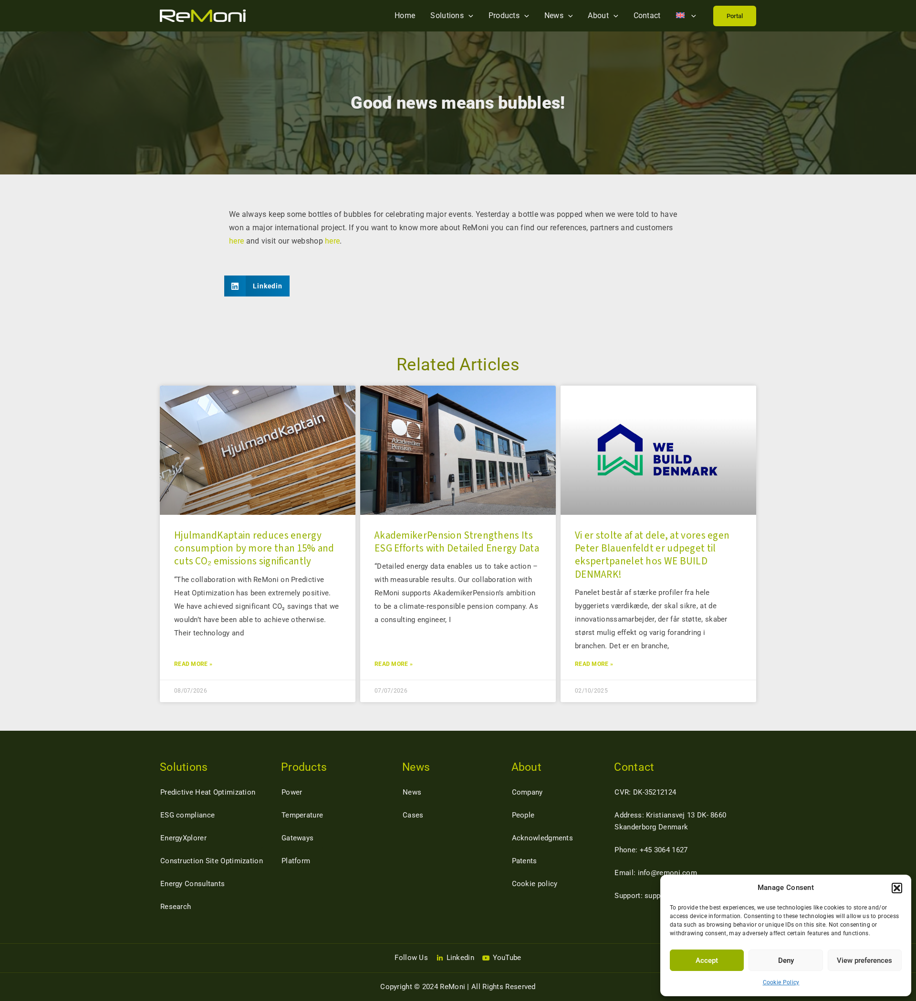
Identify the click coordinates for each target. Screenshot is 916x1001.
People (523, 815)
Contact (647, 15)
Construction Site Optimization (211, 861)
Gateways (297, 838)
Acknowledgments (542, 838)
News (553, 15)
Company (527, 792)
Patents (524, 861)
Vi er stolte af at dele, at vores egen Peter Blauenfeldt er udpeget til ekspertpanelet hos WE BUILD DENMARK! (652, 555)
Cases (413, 815)
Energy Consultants (192, 883)
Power (291, 792)
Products (504, 15)
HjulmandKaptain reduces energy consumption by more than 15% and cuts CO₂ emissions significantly (254, 548)
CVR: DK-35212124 (645, 792)
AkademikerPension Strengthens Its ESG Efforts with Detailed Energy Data (457, 541)
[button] (897, 888)
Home (405, 15)
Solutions (447, 15)
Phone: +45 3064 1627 (650, 850)
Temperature (302, 815)
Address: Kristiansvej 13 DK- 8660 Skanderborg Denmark (670, 821)
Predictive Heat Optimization (207, 792)
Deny (786, 960)
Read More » (193, 664)
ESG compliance (187, 815)
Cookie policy (535, 883)
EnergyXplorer (183, 838)
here (236, 240)
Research (175, 906)
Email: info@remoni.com (655, 872)
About (598, 15)
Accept (707, 960)
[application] (468, 15)
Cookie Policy (781, 982)
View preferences (864, 960)
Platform (295, 861)
